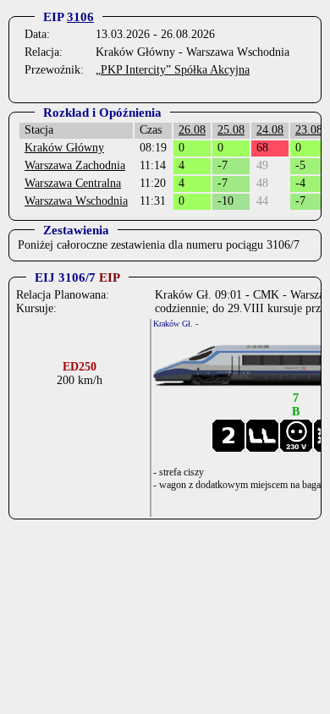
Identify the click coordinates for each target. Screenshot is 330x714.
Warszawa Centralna (73, 183)
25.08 (231, 130)
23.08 (308, 130)
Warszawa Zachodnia (75, 165)
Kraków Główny (64, 147)
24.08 (269, 130)
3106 (80, 17)
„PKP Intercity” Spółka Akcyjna (173, 69)
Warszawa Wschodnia (76, 201)
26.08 (192, 130)
